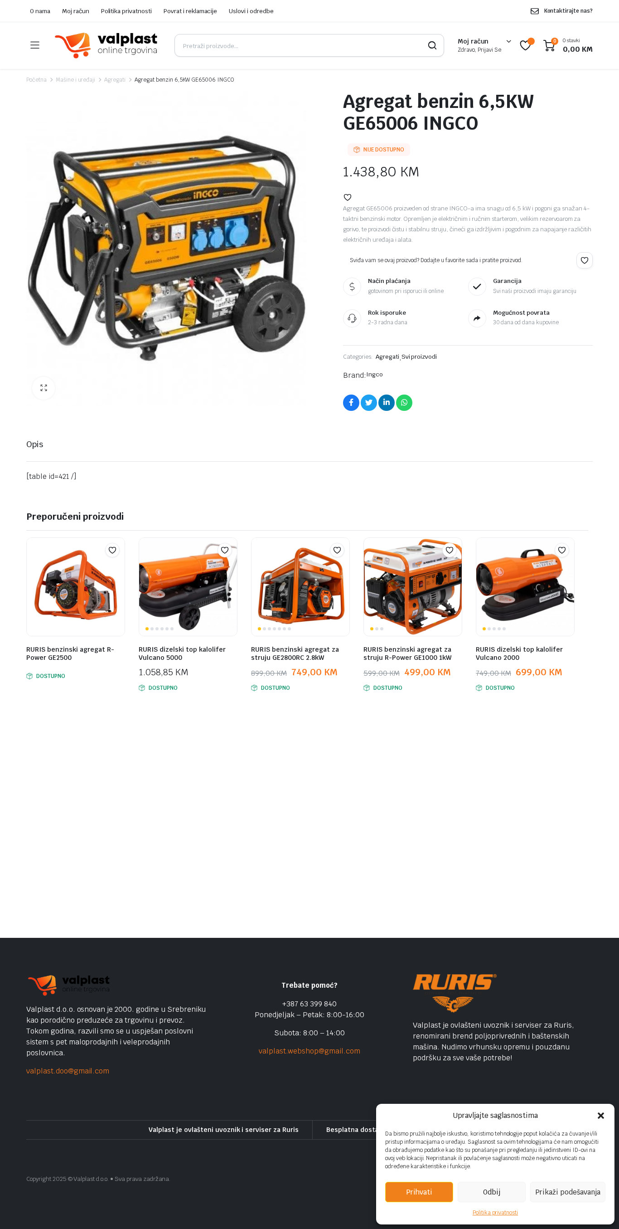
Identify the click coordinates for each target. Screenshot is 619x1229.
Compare (117, 568)
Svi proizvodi (419, 357)
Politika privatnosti (495, 1212)
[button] (600, 1115)
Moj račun (75, 11)
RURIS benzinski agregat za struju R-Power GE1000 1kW (407, 653)
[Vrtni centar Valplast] (107, 45)
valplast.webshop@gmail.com (309, 1051)
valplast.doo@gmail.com (67, 1071)
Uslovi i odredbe (251, 11)
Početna (36, 79)
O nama (40, 11)
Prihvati (419, 1192)
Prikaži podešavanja (567, 1192)
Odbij (491, 1192)
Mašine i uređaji (76, 79)
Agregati (115, 79)
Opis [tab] (34, 444)
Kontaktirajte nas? (568, 11)
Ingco (374, 374)
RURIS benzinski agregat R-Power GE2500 (70, 653)
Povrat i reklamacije (190, 11)
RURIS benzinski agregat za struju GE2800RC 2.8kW (295, 653)
